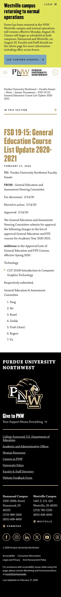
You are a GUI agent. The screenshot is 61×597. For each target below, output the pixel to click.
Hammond (14, 526)
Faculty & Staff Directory (18, 472)
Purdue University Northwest (29, 365)
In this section (15, 110)
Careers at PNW (13, 459)
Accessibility (9, 555)
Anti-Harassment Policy (34, 559)
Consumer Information (29, 555)
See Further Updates (23, 59)
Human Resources (14, 453)
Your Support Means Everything (23, 422)
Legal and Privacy (11, 559)
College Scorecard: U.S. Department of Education (26, 438)
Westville (44, 521)
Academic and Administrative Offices (25, 446)
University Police (13, 465)
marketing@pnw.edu (15, 574)
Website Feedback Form (17, 478)
